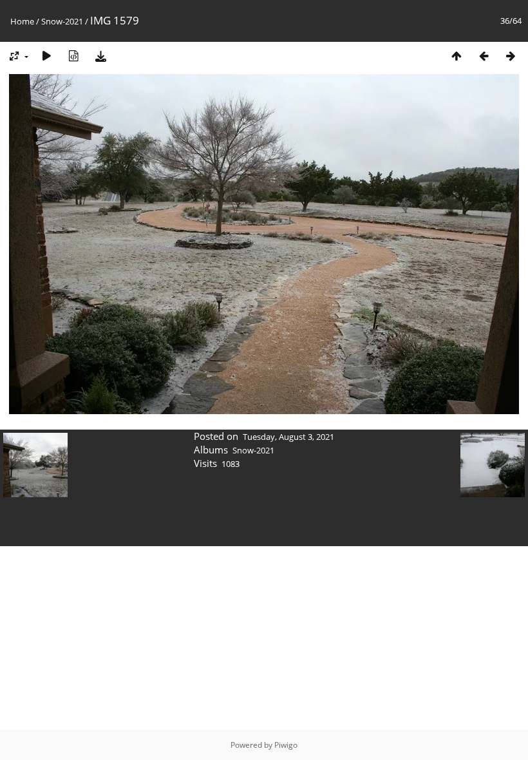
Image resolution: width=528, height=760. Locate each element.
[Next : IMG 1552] (510, 55)
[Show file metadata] (73, 55)
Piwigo (285, 744)
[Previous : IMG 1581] (483, 55)
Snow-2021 (62, 21)
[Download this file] (100, 55)
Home (22, 21)
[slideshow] (46, 55)
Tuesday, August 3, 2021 (288, 436)
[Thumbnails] (456, 55)
